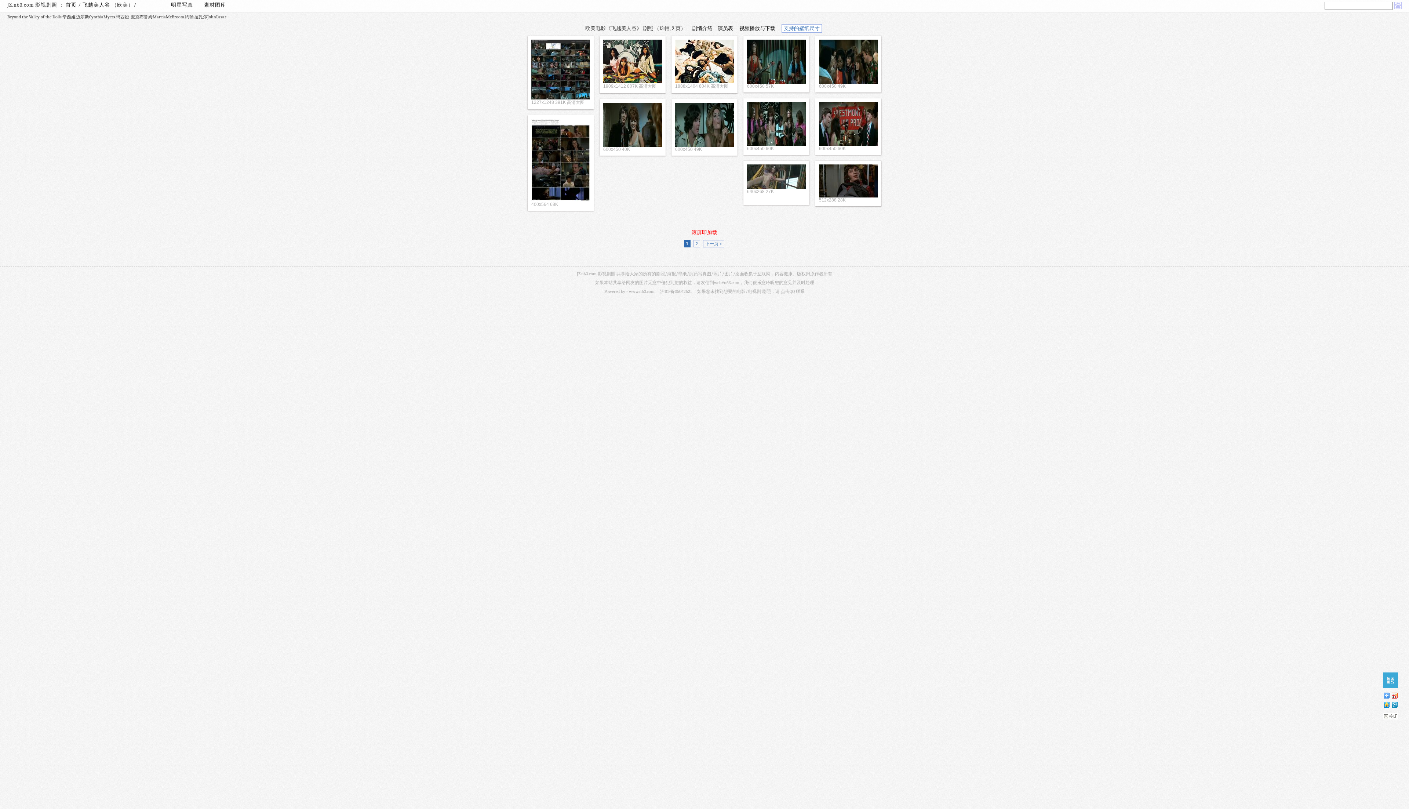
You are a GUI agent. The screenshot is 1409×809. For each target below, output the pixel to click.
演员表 (725, 28)
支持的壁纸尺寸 (802, 28)
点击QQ (788, 291)
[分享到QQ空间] (1386, 704)
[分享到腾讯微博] (1394, 704)
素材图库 (215, 5)
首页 (71, 5)
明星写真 (182, 5)
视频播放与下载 (757, 28)
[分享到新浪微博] (1394, 695)
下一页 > (713, 243)
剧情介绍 (702, 28)
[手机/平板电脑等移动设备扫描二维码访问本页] (1390, 680)
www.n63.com (642, 291)
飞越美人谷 (97, 5)
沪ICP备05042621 (676, 291)
